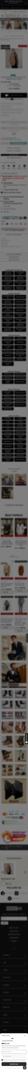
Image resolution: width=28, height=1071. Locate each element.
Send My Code (14, 1064)
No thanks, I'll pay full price (14, 1068)
